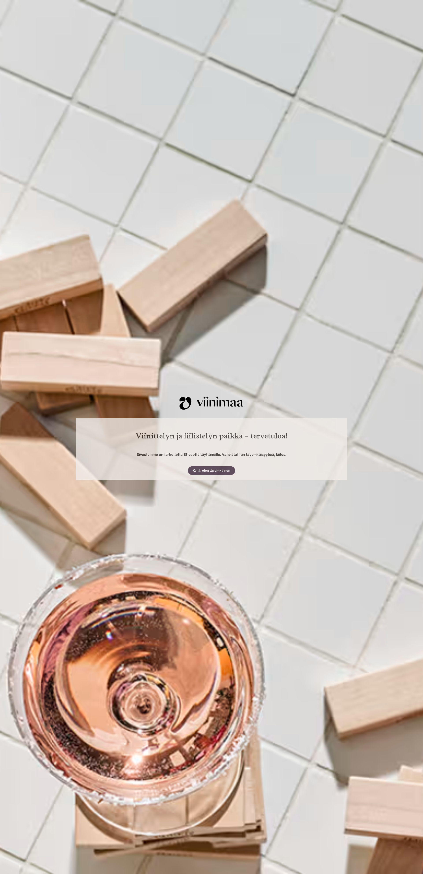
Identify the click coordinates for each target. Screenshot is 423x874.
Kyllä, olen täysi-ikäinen (211, 470)
